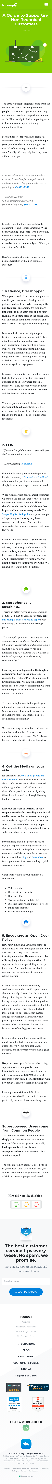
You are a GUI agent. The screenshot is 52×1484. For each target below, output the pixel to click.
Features (26, 1322)
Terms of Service (28, 1471)
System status (27, 1476)
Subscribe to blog (26, 1292)
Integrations (26, 1344)
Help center (26, 1356)
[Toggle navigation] (48, 4)
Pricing (26, 1369)
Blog (26, 1350)
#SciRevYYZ (22, 187)
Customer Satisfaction (26, 1326)
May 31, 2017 (31, 204)
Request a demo (26, 1375)
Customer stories (26, 1363)
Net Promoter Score (26, 1336)
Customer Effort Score (26, 1331)
